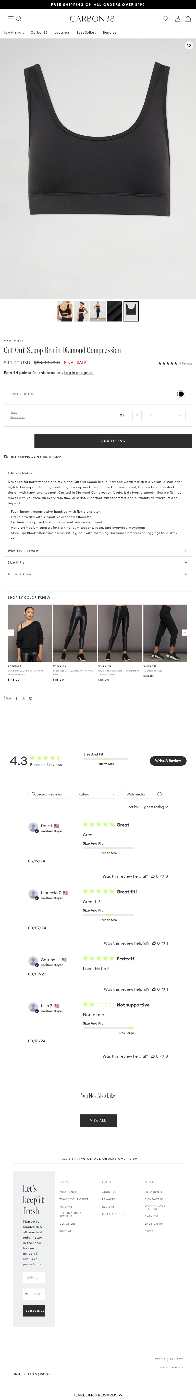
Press (149, 1231)
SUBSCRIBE (35, 1310)
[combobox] (97, 794)
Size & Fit (16, 562)
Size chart (17, 417)
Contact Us (154, 1199)
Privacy (176, 1359)
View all (98, 1120)
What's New (68, 1192)
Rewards (109, 1199)
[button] (98, 1395)
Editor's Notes (20, 473)
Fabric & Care (20, 574)
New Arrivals (13, 32)
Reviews (108, 1206)
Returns (65, 1206)
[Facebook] (16, 698)
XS (122, 415)
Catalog (151, 1216)
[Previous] (11, 632)
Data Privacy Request (155, 1207)
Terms (160, 1359)
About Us (109, 1192)
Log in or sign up (79, 372)
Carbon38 (39, 32)
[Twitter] (24, 698)
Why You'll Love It (23, 551)
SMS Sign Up (154, 1223)
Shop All (66, 1231)
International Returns (71, 1214)
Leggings (62, 32)
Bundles (109, 32)
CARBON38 (14, 341)
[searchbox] (50, 794)
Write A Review (168, 760)
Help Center (155, 1192)
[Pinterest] (30, 698)
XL (180, 415)
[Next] (185, 632)
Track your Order (74, 1199)
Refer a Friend (113, 1214)
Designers (67, 1223)
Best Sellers (86, 32)
